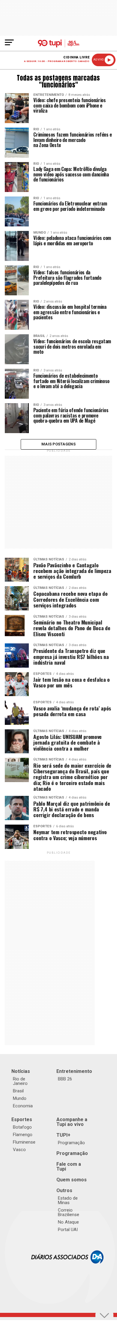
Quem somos (71, 1180)
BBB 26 (65, 1079)
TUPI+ (63, 1135)
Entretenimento (74, 1071)
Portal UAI (68, 1229)
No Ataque (68, 1222)
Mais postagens (58, 444)
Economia (23, 1106)
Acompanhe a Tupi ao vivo (71, 1122)
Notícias (20, 1071)
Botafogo (22, 1127)
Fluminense (24, 1142)
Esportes (21, 1119)
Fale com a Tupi (68, 1166)
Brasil (18, 1091)
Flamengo (22, 1134)
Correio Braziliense (68, 1212)
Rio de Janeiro (20, 1081)
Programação (71, 1142)
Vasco (19, 1149)
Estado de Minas (68, 1200)
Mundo (19, 1098)
